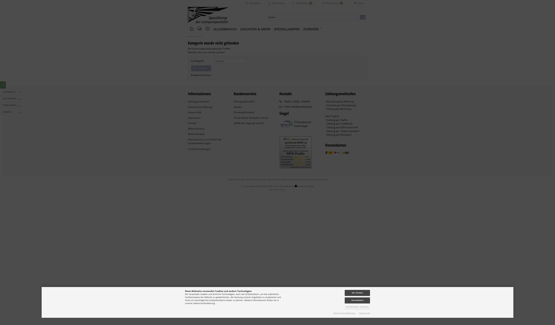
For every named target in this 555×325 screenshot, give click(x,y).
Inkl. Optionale (357, 293)
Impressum (364, 313)
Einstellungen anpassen (357, 306)
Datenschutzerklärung (344, 313)
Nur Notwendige (357, 300)
